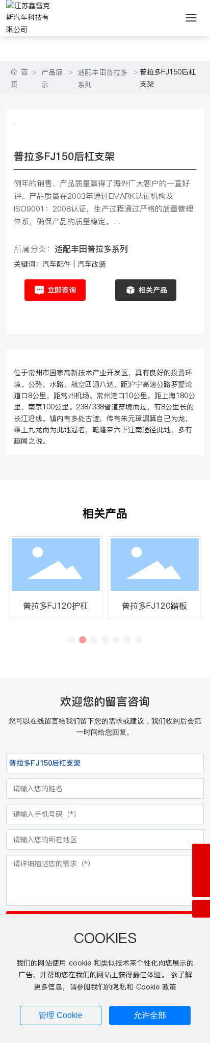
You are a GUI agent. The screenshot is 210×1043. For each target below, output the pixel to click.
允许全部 (150, 1015)
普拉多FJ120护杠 (55, 605)
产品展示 (52, 78)
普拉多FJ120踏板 (154, 605)
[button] (71, 639)
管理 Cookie (60, 1015)
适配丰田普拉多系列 (102, 78)
